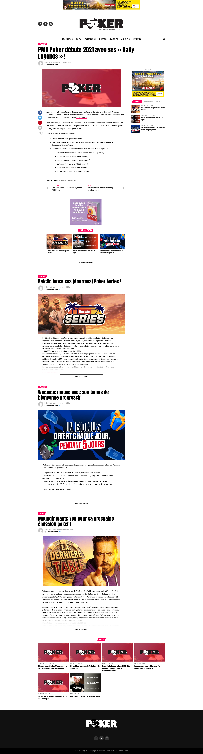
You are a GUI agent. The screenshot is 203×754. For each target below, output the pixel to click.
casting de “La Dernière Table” (79, 591)
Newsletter (137, 39)
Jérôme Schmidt (52, 64)
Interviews (102, 39)
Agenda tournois (90, 39)
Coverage (79, 39)
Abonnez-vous (125, 39)
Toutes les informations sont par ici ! (57, 489)
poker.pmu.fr (81, 117)
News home (72, 180)
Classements (113, 39)
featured (63, 180)
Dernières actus (67, 39)
